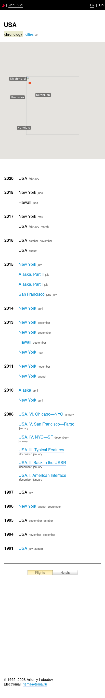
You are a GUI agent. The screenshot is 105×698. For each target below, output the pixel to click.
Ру (92, 4)
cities (29, 34)
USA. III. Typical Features (41, 450)
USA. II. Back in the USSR (42, 462)
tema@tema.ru (35, 684)
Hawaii (25, 342)
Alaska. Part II (31, 274)
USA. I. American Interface (42, 475)
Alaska (25, 390)
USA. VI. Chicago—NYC (41, 414)
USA (23, 548)
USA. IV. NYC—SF (36, 437)
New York (27, 264)
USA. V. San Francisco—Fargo (46, 424)
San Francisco (32, 294)
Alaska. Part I (31, 284)
